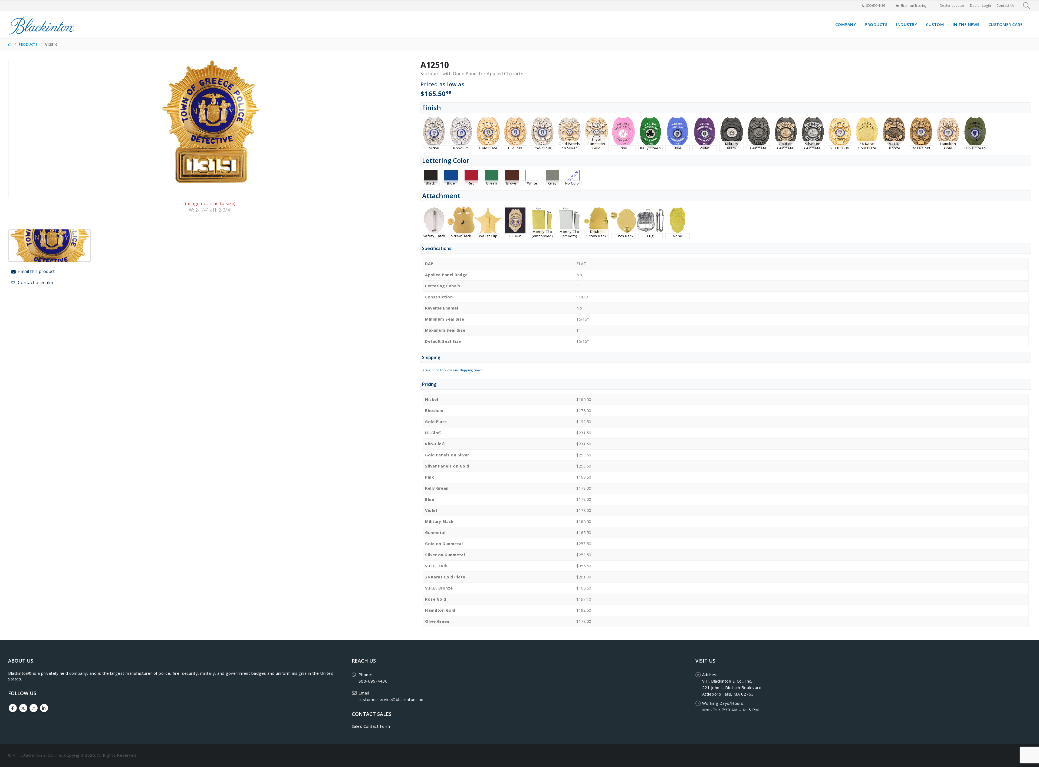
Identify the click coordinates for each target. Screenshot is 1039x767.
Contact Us (1006, 5)
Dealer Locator (952, 5)
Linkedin (44, 708)
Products (876, 24)
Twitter (23, 708)
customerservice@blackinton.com (392, 699)
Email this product (36, 271)
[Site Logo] (42, 24)
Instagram (33, 708)
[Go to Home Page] (9, 44)
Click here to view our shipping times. (453, 370)
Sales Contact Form (371, 726)
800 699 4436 (875, 5)
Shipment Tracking (913, 5)
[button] (1026, 5)
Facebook (13, 708)
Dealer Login (980, 5)
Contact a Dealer (35, 282)
